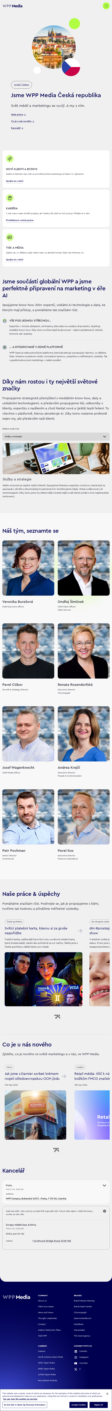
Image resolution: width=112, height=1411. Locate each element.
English (17, 85)
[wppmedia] (14, 6)
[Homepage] (16, 1296)
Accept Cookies (78, 1405)
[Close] (107, 1394)
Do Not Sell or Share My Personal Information (25, 1405)
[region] (56, 1400)
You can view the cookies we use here (20, 1399)
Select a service (10, 429)
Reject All (98, 1405)
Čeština (25, 85)
